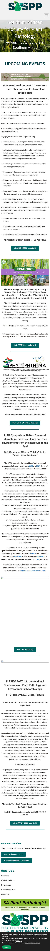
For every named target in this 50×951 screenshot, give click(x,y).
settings (19, 941)
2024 (38, 466)
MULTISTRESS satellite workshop (33, 570)
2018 (31, 466)
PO (38, 559)
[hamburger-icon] (46, 15)
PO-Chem (32, 553)
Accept (7, 947)
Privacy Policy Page (32, 943)
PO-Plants (18, 556)
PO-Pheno (41, 556)
